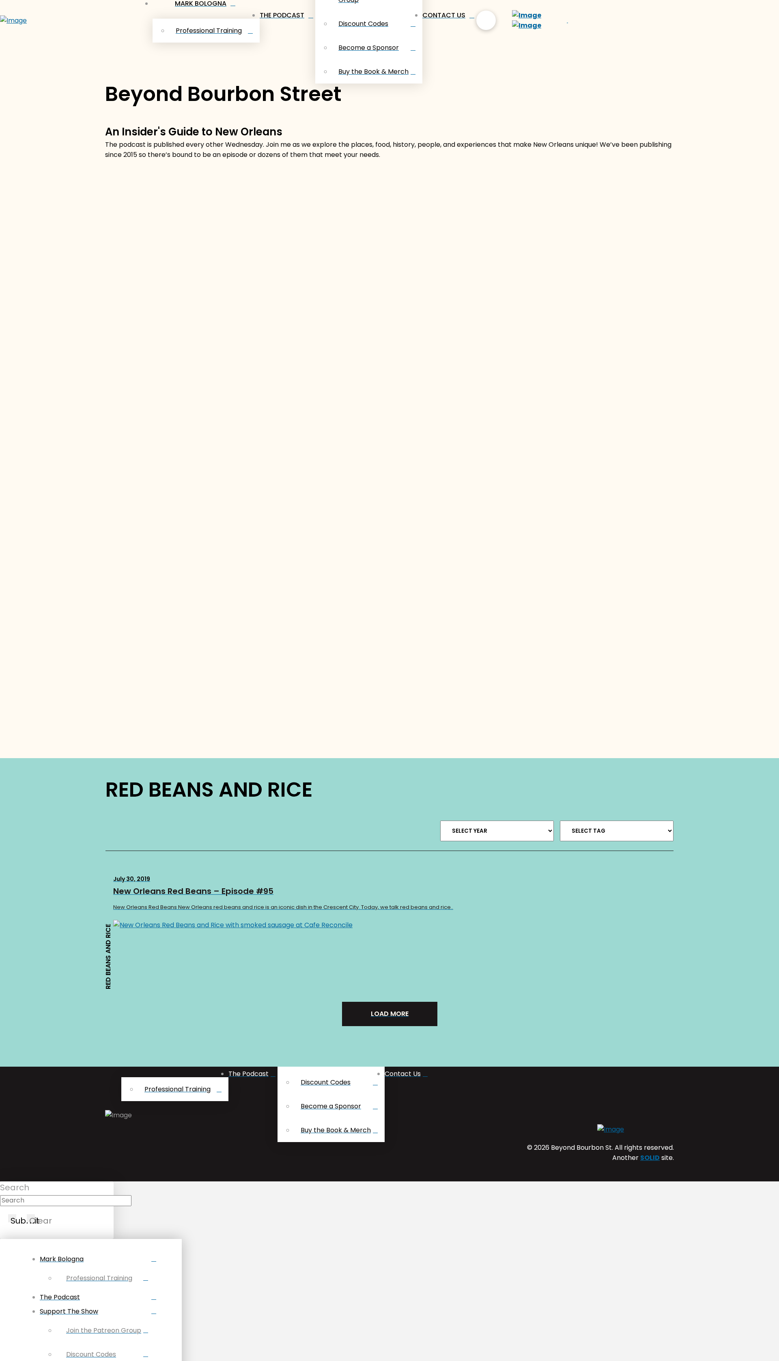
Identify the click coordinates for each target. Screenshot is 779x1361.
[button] (486, 20)
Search (14, 1187)
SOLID (650, 1157)
